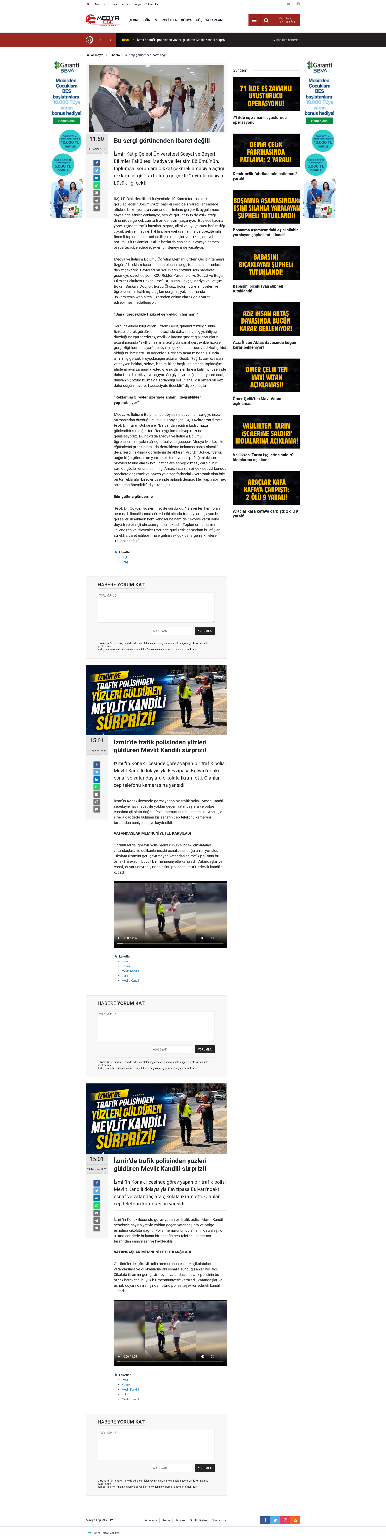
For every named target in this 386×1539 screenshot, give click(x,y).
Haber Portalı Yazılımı (106, 1533)
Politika (169, 20)
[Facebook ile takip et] (265, 1520)
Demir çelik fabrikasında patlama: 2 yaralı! (166, 40)
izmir (125, 961)
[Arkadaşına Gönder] (96, 193)
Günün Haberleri (121, 4)
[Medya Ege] (103, 20)
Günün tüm (286, 40)
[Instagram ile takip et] (285, 1520)
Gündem (150, 20)
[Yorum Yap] (96, 207)
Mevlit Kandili (130, 971)
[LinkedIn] (96, 178)
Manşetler (101, 4)
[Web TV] (288, 4)
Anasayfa (151, 1520)
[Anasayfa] (88, 4)
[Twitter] (96, 170)
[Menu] (254, 20)
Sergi (125, 562)
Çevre (133, 20)
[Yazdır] (96, 200)
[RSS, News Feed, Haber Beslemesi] (295, 1520)
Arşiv (138, 4)
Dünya (186, 20)
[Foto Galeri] (298, 4)
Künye (166, 1520)
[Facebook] (96, 163)
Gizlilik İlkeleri (198, 1520)
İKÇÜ (125, 557)
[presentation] (100, 40)
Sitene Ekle (152, 4)
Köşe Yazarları (209, 20)
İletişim (180, 1520)
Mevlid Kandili (130, 980)
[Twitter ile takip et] (275, 1520)
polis (125, 976)
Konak (126, 966)
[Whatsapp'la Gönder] (96, 185)
